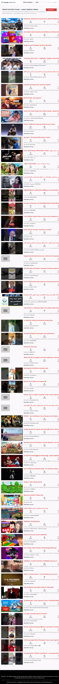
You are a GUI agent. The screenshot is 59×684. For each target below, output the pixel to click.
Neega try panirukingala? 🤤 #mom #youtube (38, 45)
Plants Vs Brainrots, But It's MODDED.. (35, 535)
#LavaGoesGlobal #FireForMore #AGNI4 (33, 619)
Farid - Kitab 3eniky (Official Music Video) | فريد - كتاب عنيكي (41, 150)
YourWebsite (19, 682)
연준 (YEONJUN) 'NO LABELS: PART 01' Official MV (39, 587)
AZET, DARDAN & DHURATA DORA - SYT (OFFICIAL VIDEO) (41, 469)
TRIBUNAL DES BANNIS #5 (32, 521)
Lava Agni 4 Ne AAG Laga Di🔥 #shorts (35, 613)
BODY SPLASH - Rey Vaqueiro (32, 98)
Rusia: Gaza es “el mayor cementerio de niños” (38, 229)
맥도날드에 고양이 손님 (30, 347)
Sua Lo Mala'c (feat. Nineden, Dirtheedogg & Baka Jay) (40, 548)
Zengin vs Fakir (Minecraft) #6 (33, 482)
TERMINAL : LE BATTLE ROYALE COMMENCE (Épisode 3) (40, 561)
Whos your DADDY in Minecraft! (33, 495)
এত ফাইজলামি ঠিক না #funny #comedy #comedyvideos (38, 320)
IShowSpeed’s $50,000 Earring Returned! (36, 368)
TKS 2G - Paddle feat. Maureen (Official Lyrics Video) (39, 124)
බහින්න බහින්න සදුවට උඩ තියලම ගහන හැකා (36, 508)
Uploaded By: (31, 25)
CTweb (42, 682)
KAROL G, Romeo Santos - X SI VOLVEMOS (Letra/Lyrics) (40, 574)
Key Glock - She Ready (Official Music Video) (37, 137)
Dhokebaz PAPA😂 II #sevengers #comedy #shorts (39, 333)
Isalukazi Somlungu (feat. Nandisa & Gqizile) (37, 85)
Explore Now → (51, 9)
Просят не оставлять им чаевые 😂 (35, 381)
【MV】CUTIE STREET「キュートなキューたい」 (37, 164)
